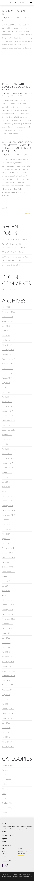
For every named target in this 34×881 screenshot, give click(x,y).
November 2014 (8, 515)
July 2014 (6, 524)
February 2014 (8, 548)
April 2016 (6, 449)
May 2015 (6, 487)
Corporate (4, 838)
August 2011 (7, 690)
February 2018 (8, 349)
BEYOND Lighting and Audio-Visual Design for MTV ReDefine (15, 258)
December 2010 (8, 713)
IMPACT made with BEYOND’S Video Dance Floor (16, 86)
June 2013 (6, 586)
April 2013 (6, 595)
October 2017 (7, 368)
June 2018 (6, 331)
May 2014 (6, 534)
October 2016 (7, 425)
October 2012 (7, 624)
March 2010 (7, 742)
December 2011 (8, 671)
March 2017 (7, 401)
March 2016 (7, 453)
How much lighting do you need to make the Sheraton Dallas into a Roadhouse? (17, 146)
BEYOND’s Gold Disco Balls (12, 252)
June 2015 (6, 482)
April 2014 (6, 538)
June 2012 (6, 642)
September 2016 (8, 430)
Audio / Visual (7, 93)
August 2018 (7, 321)
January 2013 (7, 609)
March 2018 (7, 345)
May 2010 (6, 732)
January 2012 (7, 666)
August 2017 (7, 378)
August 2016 (7, 434)
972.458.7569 (4, 853)
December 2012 (8, 614)
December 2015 (8, 468)
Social (4, 798)
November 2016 (8, 420)
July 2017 (6, 382)
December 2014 (8, 510)
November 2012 (8, 619)
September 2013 (8, 571)
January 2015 (7, 505)
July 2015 (6, 477)
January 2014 (7, 553)
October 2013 (7, 567)
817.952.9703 (4, 855)
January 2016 (7, 463)
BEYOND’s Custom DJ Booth (14, 12)
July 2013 (6, 581)
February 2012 (8, 661)
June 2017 (6, 387)
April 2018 (6, 340)
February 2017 (8, 406)
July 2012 (6, 638)
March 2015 (7, 496)
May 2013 (6, 590)
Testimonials (7, 803)
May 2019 (6, 307)
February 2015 (8, 501)
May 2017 (6, 392)
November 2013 (8, 562)
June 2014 (6, 529)
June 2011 (6, 699)
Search (4, 208)
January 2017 (7, 411)
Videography (7, 808)
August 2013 (7, 576)
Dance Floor (15, 93)
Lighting (22, 93)
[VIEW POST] (17, 68)
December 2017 (8, 359)
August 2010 (7, 718)
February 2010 (8, 746)
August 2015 (7, 472)
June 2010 (6, 727)
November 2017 (8, 364)
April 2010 (6, 737)
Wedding (27, 93)
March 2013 (7, 600)
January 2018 (7, 354)
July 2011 (6, 694)
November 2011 (8, 675)
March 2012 (7, 657)
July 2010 (6, 723)
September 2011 (8, 685)
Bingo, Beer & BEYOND (11, 265)
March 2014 (7, 543)
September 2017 (8, 373)
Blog (4, 18)
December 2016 (8, 416)
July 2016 (6, 439)
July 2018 (6, 326)
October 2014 (7, 520)
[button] (31, 2)
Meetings (5, 789)
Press (4, 793)
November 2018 (8, 312)
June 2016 (6, 444)
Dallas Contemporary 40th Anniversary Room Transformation (15, 245)
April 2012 (6, 652)
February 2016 (8, 458)
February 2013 (8, 605)
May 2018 (6, 335)
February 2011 (8, 709)
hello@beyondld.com (6, 850)
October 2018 (7, 316)
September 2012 (8, 628)
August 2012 (7, 633)
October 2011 (7, 680)
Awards (5, 770)
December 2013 (8, 557)
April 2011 (6, 704)
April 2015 (6, 491)
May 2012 (6, 647)
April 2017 (6, 397)
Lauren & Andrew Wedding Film (14, 239)
